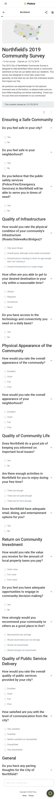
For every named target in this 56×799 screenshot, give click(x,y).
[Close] (3, 12)
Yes (9, 137)
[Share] (46, 12)
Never (10, 307)
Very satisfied (13, 729)
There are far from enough (19, 501)
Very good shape (15, 248)
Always (10, 291)
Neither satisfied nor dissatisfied (22, 739)
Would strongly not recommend (21, 650)
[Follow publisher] (52, 12)
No (8, 142)
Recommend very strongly (19, 634)
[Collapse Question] (51, 127)
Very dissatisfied (14, 749)
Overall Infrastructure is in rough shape (25, 266)
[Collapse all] (44, 112)
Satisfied (11, 734)
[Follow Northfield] (52, 12)
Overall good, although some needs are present (28, 253)
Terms (24, 796)
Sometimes (12, 302)
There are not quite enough (19, 496)
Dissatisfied (12, 744)
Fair (9, 382)
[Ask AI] (50, 793)
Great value (12, 569)
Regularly (11, 297)
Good (9, 376)
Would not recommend (17, 645)
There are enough (15, 490)
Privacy (31, 796)
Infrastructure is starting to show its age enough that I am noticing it (29, 260)
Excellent (11, 371)
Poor (9, 387)
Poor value (12, 579)
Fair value (11, 574)
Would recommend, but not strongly (23, 640)
